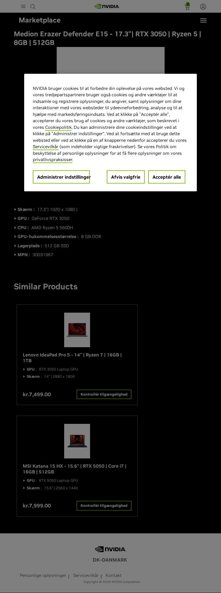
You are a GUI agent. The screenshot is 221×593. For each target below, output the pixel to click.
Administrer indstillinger (63, 177)
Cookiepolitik (58, 127)
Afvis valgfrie (125, 177)
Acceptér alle (167, 177)
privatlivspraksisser (52, 159)
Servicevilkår (45, 146)
